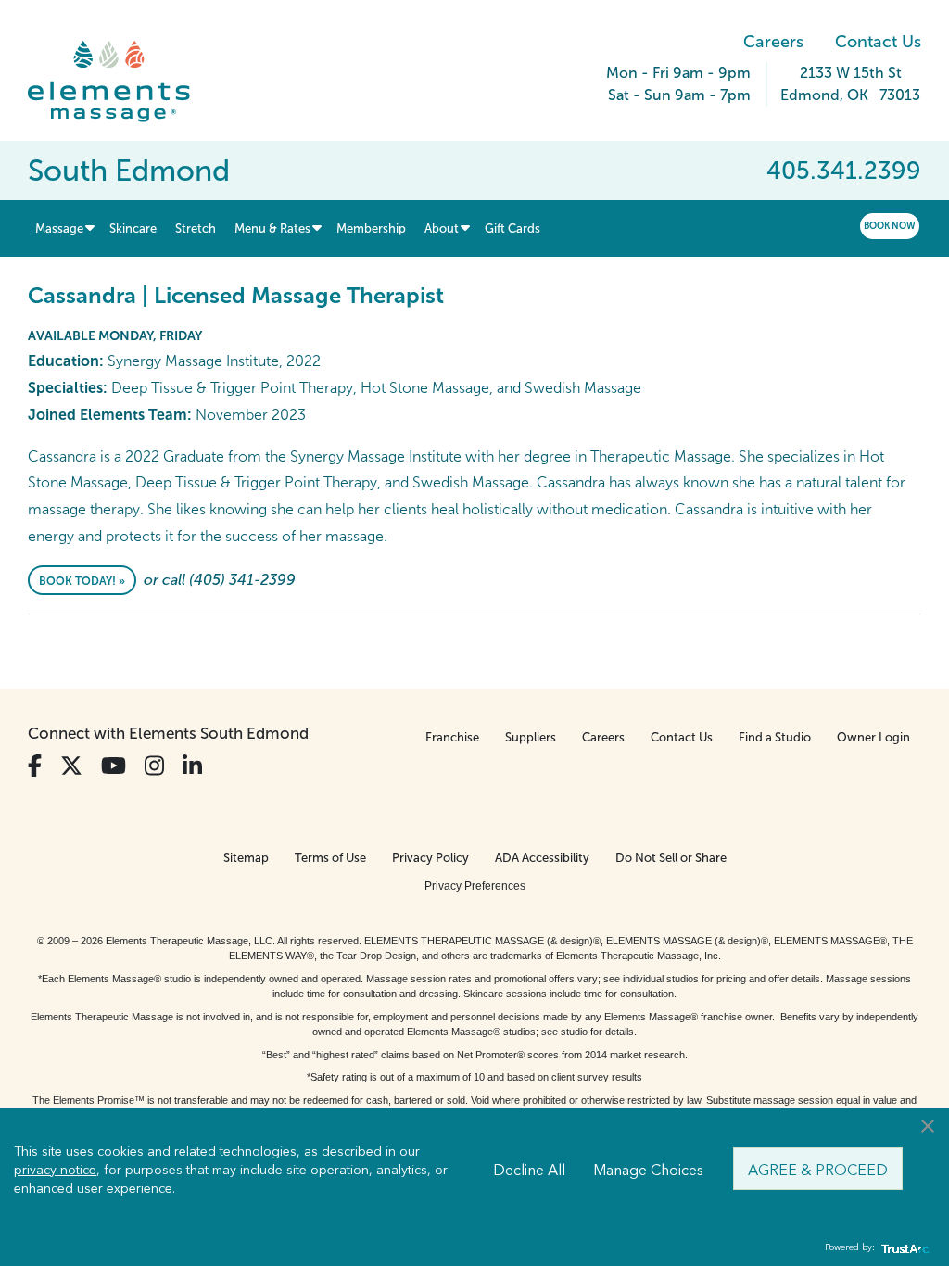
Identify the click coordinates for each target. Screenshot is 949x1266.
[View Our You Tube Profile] (113, 766)
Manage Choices (648, 1168)
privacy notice (55, 1168)
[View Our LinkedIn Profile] (192, 766)
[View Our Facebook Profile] (34, 766)
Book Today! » (82, 581)
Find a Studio (775, 737)
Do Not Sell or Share (671, 858)
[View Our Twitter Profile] (71, 766)
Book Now (890, 226)
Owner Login (873, 737)
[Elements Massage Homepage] (123, 81)
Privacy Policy (430, 858)
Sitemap (246, 858)
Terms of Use (330, 858)
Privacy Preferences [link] (474, 886)
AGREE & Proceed (818, 1168)
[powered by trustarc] (902, 1248)
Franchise (452, 737)
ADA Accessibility (542, 858)
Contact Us (878, 41)
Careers (773, 41)
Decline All (529, 1168)
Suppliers (530, 737)
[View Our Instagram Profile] (154, 766)
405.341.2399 (843, 171)
